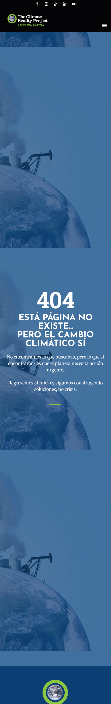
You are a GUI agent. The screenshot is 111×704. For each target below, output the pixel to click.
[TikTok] (55, 4)
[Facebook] (37, 4)
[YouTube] (74, 4)
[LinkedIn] (65, 4)
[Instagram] (46, 4)
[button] (104, 25)
